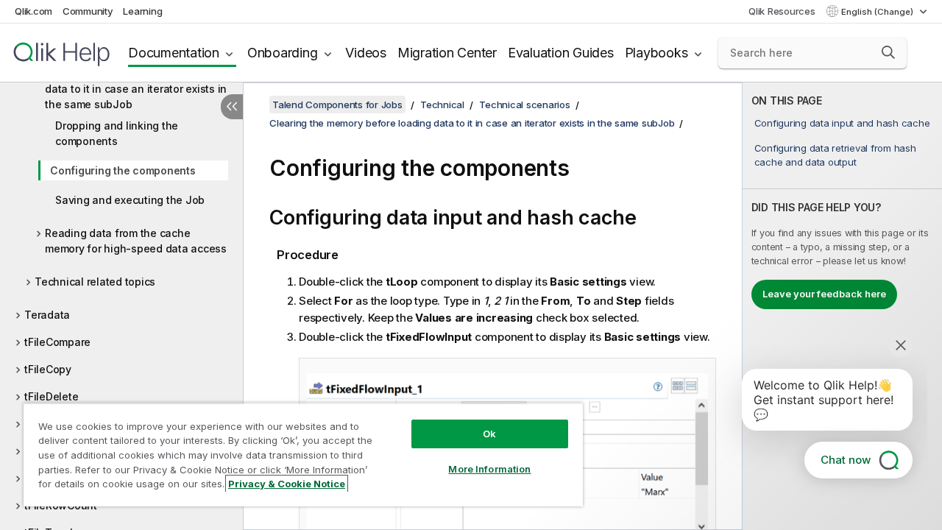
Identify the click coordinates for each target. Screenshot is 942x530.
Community (88, 11)
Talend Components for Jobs (337, 104)
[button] (888, 52)
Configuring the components (123, 170)
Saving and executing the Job (130, 200)
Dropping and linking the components (116, 133)
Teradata (47, 314)
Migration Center (447, 52)
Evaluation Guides (561, 52)
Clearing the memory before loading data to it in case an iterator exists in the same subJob (136, 88)
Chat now (846, 460)
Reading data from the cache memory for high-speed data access (136, 241)
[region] (303, 454)
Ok (489, 433)
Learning (142, 11)
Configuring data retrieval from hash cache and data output (835, 154)
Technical (442, 104)
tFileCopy (47, 369)
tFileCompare (57, 342)
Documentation (173, 52)
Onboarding (282, 52)
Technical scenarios (524, 104)
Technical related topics (95, 281)
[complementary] (842, 306)
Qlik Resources (781, 11)
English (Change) (878, 12)
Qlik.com (33, 11)
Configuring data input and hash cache (842, 123)
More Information (489, 469)
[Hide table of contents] (232, 106)
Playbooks (656, 52)
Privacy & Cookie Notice (286, 484)
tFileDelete (51, 396)
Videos (365, 52)
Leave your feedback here (824, 294)
